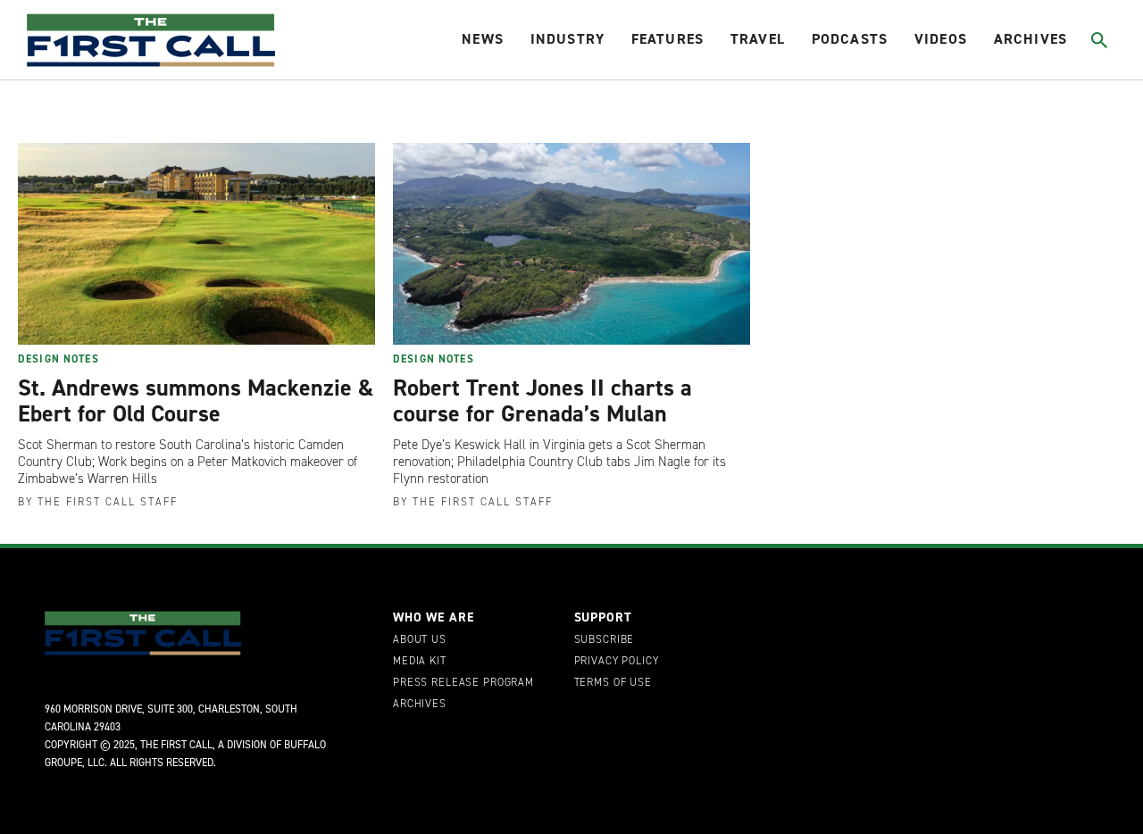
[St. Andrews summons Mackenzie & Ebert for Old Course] (196, 244)
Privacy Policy (616, 661)
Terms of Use (613, 683)
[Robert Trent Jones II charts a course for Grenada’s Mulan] (571, 244)
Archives (1030, 38)
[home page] (151, 40)
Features (667, 38)
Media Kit (419, 661)
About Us (419, 640)
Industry (567, 38)
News (483, 38)
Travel (757, 38)
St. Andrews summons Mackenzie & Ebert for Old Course (195, 401)
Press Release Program (463, 683)
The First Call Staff (108, 502)
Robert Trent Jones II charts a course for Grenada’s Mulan (542, 401)
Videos (940, 38)
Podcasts (850, 38)
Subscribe (604, 640)
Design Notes (58, 359)
